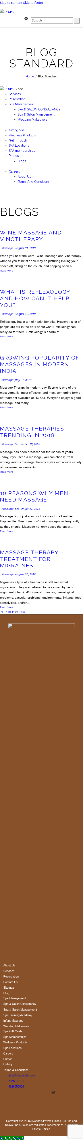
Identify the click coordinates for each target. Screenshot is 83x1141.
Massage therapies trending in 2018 (32, 432)
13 (18, 612)
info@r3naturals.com (21, 1075)
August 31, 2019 (25, 248)
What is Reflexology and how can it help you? (35, 298)
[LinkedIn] (58, 1092)
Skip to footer (33, 2)
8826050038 (16, 1086)
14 (22, 612)
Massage (8, 248)
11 (11, 612)
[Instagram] (53, 1092)
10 (8, 612)
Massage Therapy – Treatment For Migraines (32, 559)
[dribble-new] (11, 192)
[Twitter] (42, 1092)
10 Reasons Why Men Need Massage (34, 496)
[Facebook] (36, 1092)
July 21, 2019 (23, 380)
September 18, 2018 (27, 444)
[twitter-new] (6, 192)
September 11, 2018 (27, 509)
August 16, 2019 (25, 314)
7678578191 (16, 1081)
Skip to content (11, 2)
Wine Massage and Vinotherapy (31, 235)
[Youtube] (48, 1092)
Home (30, 76)
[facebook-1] (2, 192)
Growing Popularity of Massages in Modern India (39, 364)
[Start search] (77, 21)
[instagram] (15, 192)
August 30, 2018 (25, 574)
